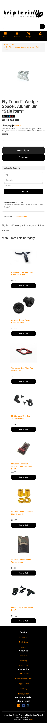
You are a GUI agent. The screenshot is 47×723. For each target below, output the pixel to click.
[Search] (42, 26)
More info (17, 125)
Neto (31, 719)
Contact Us (23, 666)
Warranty (23, 689)
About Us (23, 655)
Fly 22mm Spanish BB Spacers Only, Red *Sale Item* (21, 466)
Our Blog (23, 660)
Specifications (21, 216)
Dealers (23, 647)
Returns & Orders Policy (23, 679)
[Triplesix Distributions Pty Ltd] (23, 13)
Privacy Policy (23, 694)
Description (8, 216)
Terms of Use (23, 674)
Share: (5, 116)
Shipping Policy (23, 684)
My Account (23, 637)
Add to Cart (23, 286)
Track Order (23, 642)
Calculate (24, 191)
